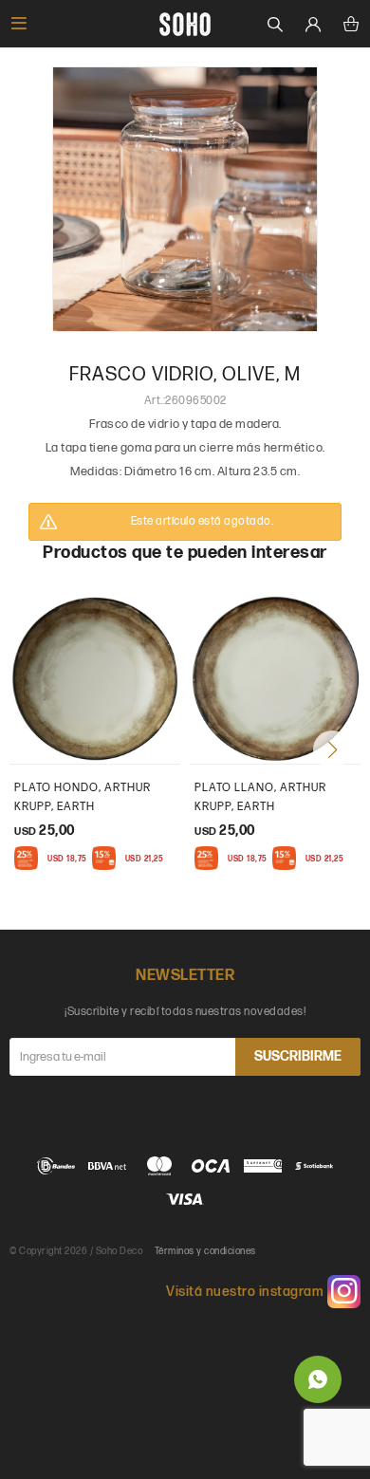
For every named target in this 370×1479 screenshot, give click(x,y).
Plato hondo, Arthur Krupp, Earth (82, 797)
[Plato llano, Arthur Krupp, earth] (275, 678)
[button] (332, 749)
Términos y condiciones (205, 1251)
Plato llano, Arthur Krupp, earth (260, 797)
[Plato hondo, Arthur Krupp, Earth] (94, 678)
